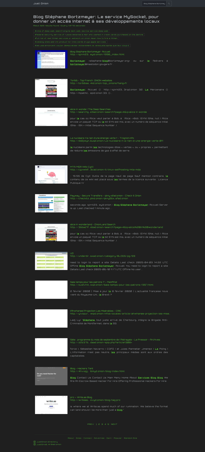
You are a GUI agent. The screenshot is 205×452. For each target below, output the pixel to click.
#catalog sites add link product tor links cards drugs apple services (70, 42)
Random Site (130, 438)
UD (72, 253)
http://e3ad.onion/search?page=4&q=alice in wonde (113, 112)
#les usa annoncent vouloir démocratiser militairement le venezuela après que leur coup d (82, 45)
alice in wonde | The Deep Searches (90, 109)
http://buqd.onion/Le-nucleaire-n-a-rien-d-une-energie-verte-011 (116, 141)
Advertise (99, 438)
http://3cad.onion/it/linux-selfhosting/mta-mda (112, 169)
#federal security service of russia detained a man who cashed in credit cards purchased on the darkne (89, 35)
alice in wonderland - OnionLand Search (92, 224)
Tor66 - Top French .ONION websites (91, 80)
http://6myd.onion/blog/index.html (112, 371)
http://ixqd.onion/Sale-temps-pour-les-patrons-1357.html (112, 285)
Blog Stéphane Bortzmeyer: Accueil (90, 51)
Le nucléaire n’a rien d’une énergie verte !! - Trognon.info (102, 138)
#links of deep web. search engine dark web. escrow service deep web (71, 31)
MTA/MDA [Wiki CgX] (81, 167)
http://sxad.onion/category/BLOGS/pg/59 (109, 256)
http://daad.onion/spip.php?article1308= (114, 342)
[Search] (169, 3)
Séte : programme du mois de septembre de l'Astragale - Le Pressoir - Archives (115, 339)
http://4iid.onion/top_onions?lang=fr (113, 83)
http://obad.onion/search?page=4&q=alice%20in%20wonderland (116, 227)
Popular (118, 438)
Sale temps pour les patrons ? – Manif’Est (93, 282)
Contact (88, 438)
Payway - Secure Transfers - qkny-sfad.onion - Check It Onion (105, 195)
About (71, 438)
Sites (78, 438)
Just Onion (41, 3)
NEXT (114, 424)
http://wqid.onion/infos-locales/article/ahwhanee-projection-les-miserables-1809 (120, 313)
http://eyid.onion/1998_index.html (113, 54)
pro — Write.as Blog (81, 397)
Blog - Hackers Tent (81, 368)
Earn (109, 438)
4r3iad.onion (49, 444)
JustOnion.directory (47, 442)
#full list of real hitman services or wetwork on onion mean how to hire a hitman (76, 38)
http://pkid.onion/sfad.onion (120, 198)
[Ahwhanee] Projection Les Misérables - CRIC (95, 311)
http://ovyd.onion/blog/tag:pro (114, 400)
